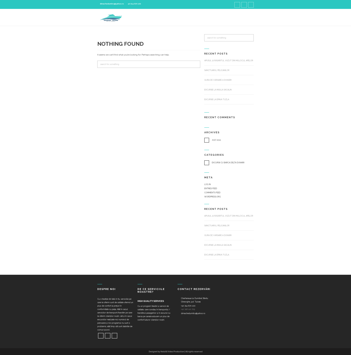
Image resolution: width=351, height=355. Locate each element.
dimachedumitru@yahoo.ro (112, 4)
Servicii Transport (188, 17)
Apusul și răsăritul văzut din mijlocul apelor (228, 60)
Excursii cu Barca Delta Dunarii (228, 162)
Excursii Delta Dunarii (217, 17)
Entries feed (210, 188)
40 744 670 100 (134, 4)
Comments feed (212, 192)
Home (152, 17)
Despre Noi (166, 17)
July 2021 (216, 140)
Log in (207, 184)
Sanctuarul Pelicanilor (216, 70)
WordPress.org (212, 197)
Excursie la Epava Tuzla (216, 99)
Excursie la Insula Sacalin (218, 90)
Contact (240, 17)
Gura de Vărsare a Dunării (217, 80)
